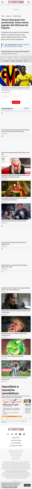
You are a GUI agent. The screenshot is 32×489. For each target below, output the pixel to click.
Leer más (16, 102)
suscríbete (13, 412)
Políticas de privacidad (16, 455)
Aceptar (27, 485)
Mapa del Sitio (16, 437)
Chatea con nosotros (17, 445)
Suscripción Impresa (16, 440)
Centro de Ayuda (16, 457)
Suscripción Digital (16, 443)
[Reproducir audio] (4, 107)
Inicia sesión (6, 412)
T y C (16, 421)
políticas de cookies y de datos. (10, 487)
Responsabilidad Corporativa (16, 451)
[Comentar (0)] (19, 58)
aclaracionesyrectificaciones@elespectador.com (16, 471)
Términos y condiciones (16, 453)
